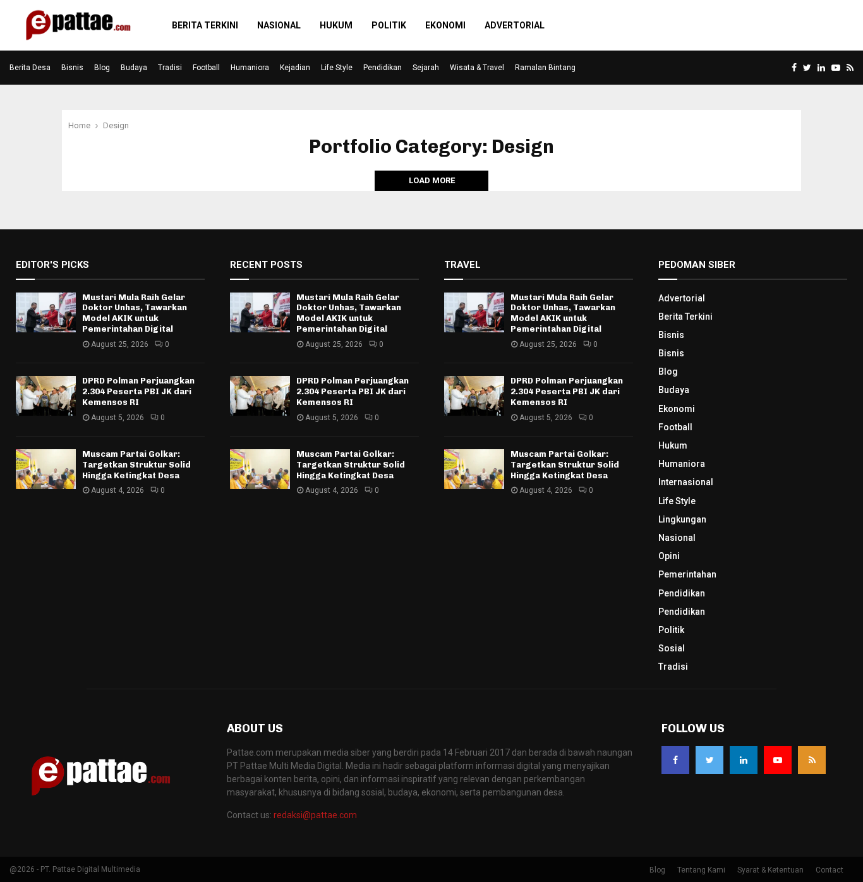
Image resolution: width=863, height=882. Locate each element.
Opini (669, 556)
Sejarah (426, 67)
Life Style (337, 67)
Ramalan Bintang (545, 67)
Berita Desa (30, 67)
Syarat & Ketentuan (770, 870)
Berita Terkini (205, 25)
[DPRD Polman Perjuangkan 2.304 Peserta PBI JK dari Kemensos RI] (46, 396)
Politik (388, 25)
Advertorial (515, 25)
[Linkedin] (743, 760)
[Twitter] (709, 760)
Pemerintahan (687, 574)
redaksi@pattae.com (315, 815)
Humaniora (250, 67)
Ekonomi (445, 25)
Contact (829, 870)
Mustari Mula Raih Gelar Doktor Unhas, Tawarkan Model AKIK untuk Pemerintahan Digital (134, 313)
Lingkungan (682, 519)
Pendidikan (382, 67)
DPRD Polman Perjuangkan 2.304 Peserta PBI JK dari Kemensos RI (138, 391)
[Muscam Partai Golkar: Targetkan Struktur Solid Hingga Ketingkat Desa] (46, 469)
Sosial (671, 648)
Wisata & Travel (477, 67)
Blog (102, 67)
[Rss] (812, 760)
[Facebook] (675, 760)
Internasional (685, 482)
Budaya (134, 67)
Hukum (336, 25)
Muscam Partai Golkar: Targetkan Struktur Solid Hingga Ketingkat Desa (136, 464)
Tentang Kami (701, 870)
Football (206, 67)
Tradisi (170, 67)
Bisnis (72, 67)
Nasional (279, 25)
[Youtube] (778, 760)
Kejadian (295, 67)
